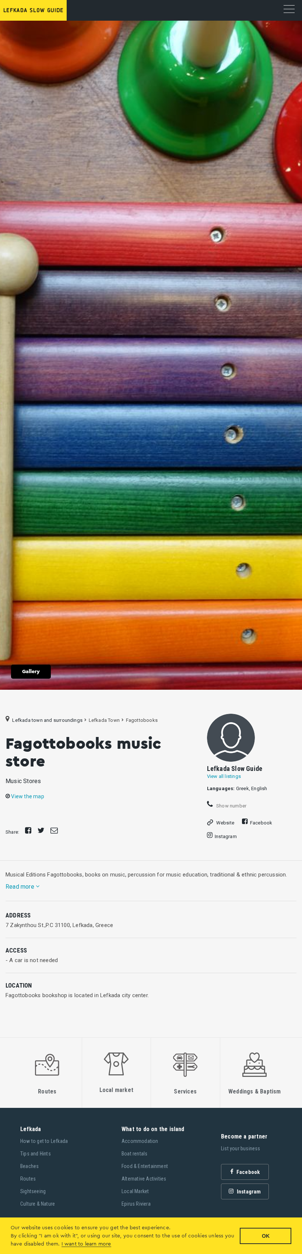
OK (266, 1236)
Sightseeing (33, 1191)
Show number (230, 805)
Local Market (135, 1191)
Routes (28, 1179)
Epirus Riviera (136, 1204)
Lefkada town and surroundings (47, 720)
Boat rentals (134, 1154)
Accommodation (140, 1141)
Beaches (29, 1166)
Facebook (261, 823)
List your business (240, 1148)
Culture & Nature (37, 1204)
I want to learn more (86, 1244)
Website (225, 823)
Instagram (226, 836)
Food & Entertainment (145, 1166)
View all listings (224, 776)
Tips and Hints (35, 1154)
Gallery (31, 671)
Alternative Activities (144, 1179)
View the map (27, 796)
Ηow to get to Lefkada (44, 1141)
